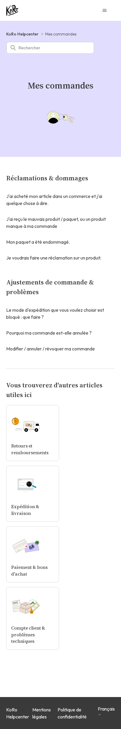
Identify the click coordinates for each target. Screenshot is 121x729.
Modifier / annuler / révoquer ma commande (50, 349)
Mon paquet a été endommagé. (38, 242)
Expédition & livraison (25, 509)
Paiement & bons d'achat (29, 570)
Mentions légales (41, 713)
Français (106, 709)
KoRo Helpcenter (22, 34)
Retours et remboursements (29, 449)
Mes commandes (60, 34)
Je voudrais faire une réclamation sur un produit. (53, 258)
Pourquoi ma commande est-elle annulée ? (49, 333)
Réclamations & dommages (47, 178)
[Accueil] (12, 10)
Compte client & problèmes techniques (28, 634)
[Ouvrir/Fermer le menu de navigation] (104, 10)
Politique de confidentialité (72, 713)
